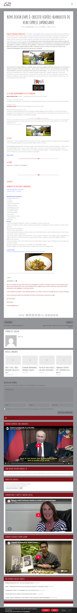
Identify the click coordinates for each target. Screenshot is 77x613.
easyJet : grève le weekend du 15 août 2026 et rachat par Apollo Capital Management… (28, 597)
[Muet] (69, 463)
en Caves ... (43, 27)
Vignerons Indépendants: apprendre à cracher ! (29, 368)
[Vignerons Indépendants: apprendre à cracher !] (30, 360)
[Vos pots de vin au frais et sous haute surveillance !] (47, 360)
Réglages (63, 610)
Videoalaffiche (24, 165)
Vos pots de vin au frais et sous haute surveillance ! (47, 368)
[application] (38, 445)
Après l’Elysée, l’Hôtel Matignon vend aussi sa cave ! (12, 370)
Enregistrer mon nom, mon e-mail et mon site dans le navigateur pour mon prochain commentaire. (30, 409)
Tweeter (9, 277)
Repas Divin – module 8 (12, 165)
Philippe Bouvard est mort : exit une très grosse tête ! (19, 583)
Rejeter (54, 610)
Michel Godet (30, 27)
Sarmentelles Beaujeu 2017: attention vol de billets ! (63, 370)
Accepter (46, 610)
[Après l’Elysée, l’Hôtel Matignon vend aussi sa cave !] (13, 360)
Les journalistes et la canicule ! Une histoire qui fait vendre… (21, 594)
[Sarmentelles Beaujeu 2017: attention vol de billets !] (64, 360)
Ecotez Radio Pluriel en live (12, 418)
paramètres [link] (27, 611)
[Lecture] (6, 463)
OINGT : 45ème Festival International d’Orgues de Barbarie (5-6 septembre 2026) (26, 586)
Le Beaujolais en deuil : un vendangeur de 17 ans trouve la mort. (22, 590)
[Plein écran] (71, 463)
